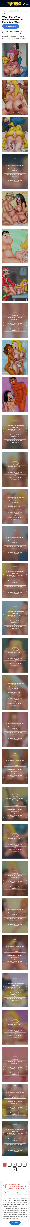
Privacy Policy (11, 1200)
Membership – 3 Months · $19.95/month (15, 175)
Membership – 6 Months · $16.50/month (15, 180)
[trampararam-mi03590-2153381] (15, 188)
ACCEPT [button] (15, 1223)
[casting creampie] (15, 1081)
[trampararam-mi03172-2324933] (15, 895)
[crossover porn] (15, 1007)
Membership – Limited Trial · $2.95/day (15, 501)
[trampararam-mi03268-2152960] (15, 821)
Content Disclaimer (9, 1198)
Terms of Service (21, 1198)
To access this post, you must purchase (15, 165)
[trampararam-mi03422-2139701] (15, 635)
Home (5, 11)
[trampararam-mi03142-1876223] (15, 970)
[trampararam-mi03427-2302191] (15, 598)
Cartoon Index (14, 11)
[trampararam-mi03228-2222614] (15, 858)
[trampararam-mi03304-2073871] (15, 746)
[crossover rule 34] (15, 1118)
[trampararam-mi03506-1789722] (15, 486)
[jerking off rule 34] (15, 1156)
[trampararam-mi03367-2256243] (15, 672)
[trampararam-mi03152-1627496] (15, 932)
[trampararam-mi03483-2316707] (15, 523)
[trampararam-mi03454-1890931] (15, 560)
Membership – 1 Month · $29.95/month (15, 169)
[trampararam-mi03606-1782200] (15, 337)
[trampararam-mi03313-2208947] (15, 709)
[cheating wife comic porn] (15, 1044)
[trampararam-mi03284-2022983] (15, 784)
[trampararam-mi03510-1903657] (15, 449)
